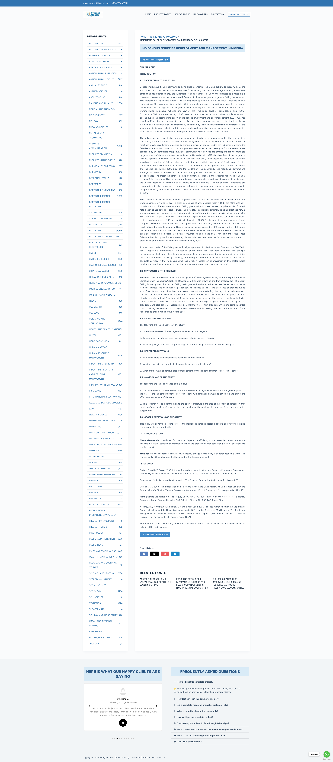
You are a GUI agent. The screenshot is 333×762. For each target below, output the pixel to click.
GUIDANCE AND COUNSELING (97, 321)
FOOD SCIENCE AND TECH (102, 289)
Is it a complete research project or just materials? (202, 705)
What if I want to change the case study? (197, 711)
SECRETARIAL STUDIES (100, 579)
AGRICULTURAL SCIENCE (101, 79)
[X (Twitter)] (154, 554)
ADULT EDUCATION (99, 61)
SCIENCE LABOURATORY (101, 573)
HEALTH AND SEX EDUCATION (104, 329)
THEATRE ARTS (96, 609)
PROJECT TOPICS (162, 14)
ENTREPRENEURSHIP (99, 259)
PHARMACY (95, 480)
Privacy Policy (122, 757)
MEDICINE (94, 450)
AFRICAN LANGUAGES (100, 67)
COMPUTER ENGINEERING (102, 190)
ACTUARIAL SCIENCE (99, 55)
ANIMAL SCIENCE (98, 85)
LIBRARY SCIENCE (98, 414)
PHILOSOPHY (95, 486)
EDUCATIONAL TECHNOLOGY (104, 236)
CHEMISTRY (95, 172)
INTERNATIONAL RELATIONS (103, 396)
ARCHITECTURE (97, 97)
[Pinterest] (165, 554)
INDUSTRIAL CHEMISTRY (101, 363)
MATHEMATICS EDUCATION (103, 438)
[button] (112, 738)
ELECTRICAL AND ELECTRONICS (98, 244)
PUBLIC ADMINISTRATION (102, 539)
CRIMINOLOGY (96, 212)
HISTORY (93, 335)
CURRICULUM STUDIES (101, 218)
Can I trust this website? (189, 741)
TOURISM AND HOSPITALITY (103, 615)
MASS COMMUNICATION (101, 432)
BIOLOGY (93, 121)
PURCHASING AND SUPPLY (103, 550)
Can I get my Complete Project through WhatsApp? (203, 723)
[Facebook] (144, 554)
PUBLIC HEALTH (97, 544)
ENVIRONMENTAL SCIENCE (103, 265)
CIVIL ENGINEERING (99, 178)
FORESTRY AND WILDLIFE (102, 295)
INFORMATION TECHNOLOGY (104, 384)
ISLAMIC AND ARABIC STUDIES (104, 402)
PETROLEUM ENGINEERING (102, 474)
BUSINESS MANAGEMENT (102, 160)
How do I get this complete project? (195, 681)
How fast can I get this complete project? (198, 699)
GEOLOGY (94, 312)
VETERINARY (95, 631)
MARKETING (95, 426)
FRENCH (93, 300)
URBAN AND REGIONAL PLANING (101, 623)
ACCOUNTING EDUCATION (102, 49)
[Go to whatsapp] (327, 754)
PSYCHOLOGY (96, 533)
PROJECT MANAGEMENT (101, 521)
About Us (161, 757)
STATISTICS (95, 603)
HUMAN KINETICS (98, 347)
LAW (91, 408)
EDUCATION (95, 230)
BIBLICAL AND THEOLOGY (102, 109)
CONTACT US (217, 14)
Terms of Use (148, 757)
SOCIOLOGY (95, 591)
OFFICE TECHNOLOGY (100, 468)
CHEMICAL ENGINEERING (102, 166)
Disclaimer (135, 757)
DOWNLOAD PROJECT (239, 14)
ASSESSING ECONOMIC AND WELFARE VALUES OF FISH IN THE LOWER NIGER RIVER (156, 582)
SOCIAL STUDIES (97, 585)
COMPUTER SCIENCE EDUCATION (100, 204)
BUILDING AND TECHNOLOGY (96, 135)
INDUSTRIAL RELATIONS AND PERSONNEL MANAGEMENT (101, 374)
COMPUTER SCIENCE (100, 196)
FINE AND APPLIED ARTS (101, 277)
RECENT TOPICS (182, 14)
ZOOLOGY (94, 643)
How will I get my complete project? (195, 717)
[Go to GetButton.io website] (327, 759)
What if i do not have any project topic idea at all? (201, 735)
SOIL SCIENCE (96, 597)
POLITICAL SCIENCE (99, 504)
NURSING (93, 462)
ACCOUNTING (96, 43)
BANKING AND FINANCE (101, 103)
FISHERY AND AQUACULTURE (104, 283)
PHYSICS (93, 492)
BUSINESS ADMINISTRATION (98, 145)
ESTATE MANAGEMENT (100, 271)
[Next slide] (156, 706)
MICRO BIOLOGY (97, 456)
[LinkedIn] (175, 554)
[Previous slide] (89, 706)
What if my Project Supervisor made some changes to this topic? (210, 729)
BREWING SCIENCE (98, 127)
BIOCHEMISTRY (97, 115)
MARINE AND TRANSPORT (102, 420)
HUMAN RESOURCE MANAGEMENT (99, 355)
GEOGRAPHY (95, 306)
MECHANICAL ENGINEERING (103, 444)
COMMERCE (95, 184)
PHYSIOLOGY (96, 498)
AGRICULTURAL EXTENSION (103, 73)
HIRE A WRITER (200, 14)
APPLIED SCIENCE (98, 91)
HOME (148, 14)
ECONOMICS (95, 224)
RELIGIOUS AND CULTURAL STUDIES (103, 565)
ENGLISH (93, 253)
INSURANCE (95, 390)
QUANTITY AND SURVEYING (103, 556)
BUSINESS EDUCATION (100, 154)
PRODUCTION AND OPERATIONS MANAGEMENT (103, 512)
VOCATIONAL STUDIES (100, 637)
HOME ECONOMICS (99, 341)
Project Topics (107, 757)
